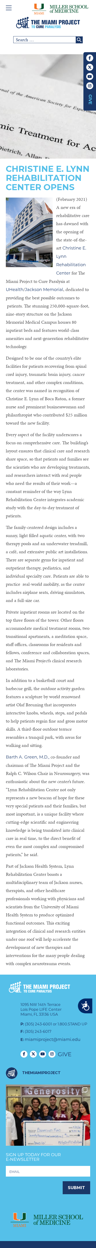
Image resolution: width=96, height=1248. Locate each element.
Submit (76, 1187)
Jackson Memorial (44, 289)
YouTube (89, 76)
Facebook (89, 57)
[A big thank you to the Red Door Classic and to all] (48, 1126)
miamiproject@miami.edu (52, 1039)
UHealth (14, 289)
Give (90, 99)
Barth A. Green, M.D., (27, 757)
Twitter (89, 67)
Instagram (89, 85)
